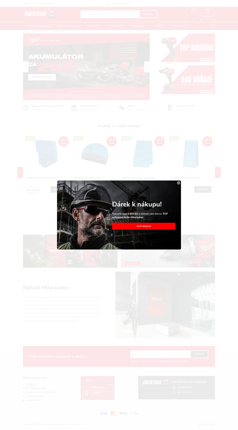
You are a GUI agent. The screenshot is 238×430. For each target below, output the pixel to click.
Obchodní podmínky (34, 396)
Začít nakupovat (144, 226)
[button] (26, 66)
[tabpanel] (47, 172)
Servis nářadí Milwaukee (44, 3)
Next (218, 172)
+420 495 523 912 (185, 387)
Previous (20, 172)
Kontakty (26, 3)
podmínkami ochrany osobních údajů (172, 361)
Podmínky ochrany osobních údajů (40, 392)
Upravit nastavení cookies (77, 424)
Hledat (148, 14)
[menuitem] (38, 26)
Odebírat (199, 354)
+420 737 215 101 (185, 392)
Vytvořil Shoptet (208, 424)
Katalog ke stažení (33, 400)
